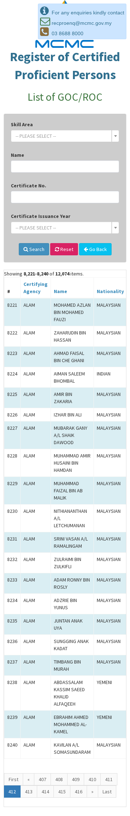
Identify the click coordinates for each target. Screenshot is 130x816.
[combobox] (65, 136)
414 (45, 791)
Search (36, 249)
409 (75, 779)
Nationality (110, 291)
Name (17, 155)
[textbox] (63, 136)
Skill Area (22, 124)
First (13, 779)
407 (42, 779)
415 (62, 791)
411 (109, 779)
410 (92, 779)
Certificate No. (28, 185)
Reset (66, 249)
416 (78, 791)
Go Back (97, 249)
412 (12, 791)
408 (59, 779)
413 (28, 791)
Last (107, 791)
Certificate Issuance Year (40, 216)
